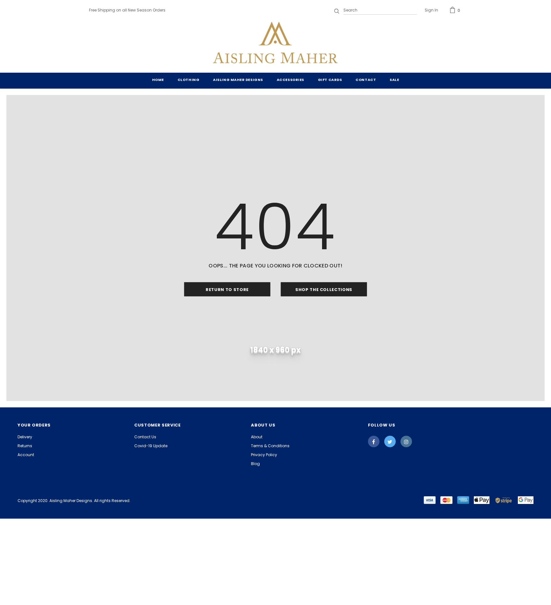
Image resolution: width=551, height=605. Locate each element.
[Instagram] (406, 441)
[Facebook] (373, 441)
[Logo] (275, 44)
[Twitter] (390, 441)
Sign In (431, 10)
